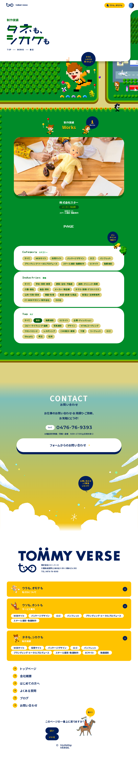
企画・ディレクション (82, 320)
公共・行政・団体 (32, 294)
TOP (9, 50)
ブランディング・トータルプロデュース (41, 263)
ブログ (24, 698)
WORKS (20, 50)
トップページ (28, 668)
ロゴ (92, 258)
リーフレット (95, 331)
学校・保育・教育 (43, 283)
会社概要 (26, 676)
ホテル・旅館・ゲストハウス (87, 289)
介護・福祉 (29, 289)
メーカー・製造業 (62, 289)
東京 (32, 50)
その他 (58, 300)
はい (52, 730)
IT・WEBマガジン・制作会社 (37, 300)
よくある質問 (28, 690)
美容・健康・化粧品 (68, 294)
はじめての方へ (30, 683)
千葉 (82, 331)
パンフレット (105, 258)
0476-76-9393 (74, 427)
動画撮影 (108, 263)
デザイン (71, 325)
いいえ (52, 736)
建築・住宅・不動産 (64, 283)
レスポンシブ (49, 331)
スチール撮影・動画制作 (73, 263)
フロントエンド (31, 331)
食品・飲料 (44, 289)
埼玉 (40, 336)
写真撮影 (58, 325)
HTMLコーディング (89, 325)
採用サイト (56, 258)
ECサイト (94, 263)
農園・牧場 (49, 294)
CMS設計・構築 (67, 331)
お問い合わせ (28, 705)
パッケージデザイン (75, 258)
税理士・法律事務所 (91, 294)
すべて (27, 258)
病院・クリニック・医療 (88, 283)
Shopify (29, 336)
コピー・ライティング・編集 (36, 325)
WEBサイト (41, 258)
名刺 (50, 336)
